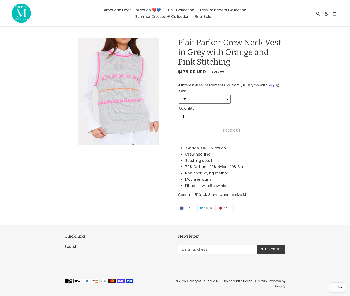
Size (182, 90)
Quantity (186, 108)
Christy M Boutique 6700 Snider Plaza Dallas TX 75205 (227, 281)
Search (71, 246)
